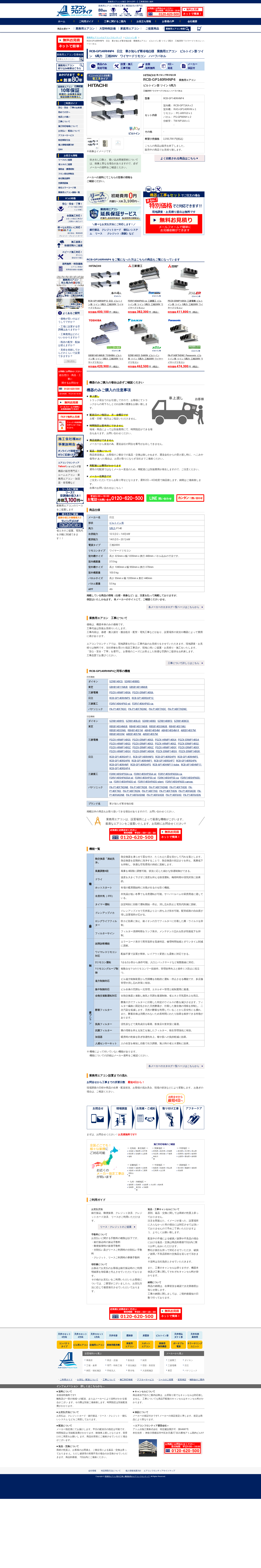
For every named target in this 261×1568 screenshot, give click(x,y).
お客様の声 (168, 21)
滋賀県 (137, 1168)
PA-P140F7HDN (168, 791)
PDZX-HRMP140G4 (166, 739)
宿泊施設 (132, 1365)
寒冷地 (131, 1370)
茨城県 (169, 1151)
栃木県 (162, 1151)
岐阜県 (194, 1154)
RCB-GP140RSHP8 (119, 760)
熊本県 (160, 1185)
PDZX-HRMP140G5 (120, 739)
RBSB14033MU (117, 730)
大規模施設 (147, 1370)
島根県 (162, 1168)
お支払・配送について (87, 1379)
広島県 (155, 1170)
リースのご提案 (65, 160)
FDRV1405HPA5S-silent (151, 781)
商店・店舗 (112, 1360)
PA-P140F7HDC (158, 709)
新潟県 (180, 1151)
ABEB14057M (134, 734)
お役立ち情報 (144, 21)
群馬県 (155, 1151)
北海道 (131, 1151)
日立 (187, 1365)
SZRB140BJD (133, 721)
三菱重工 (172, 1360)
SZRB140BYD (117, 721)
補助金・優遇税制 (66, 169)
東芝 (170, 1370)
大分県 (153, 1185)
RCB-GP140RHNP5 (119, 698)
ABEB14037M (188, 730)
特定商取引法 (64, 140)
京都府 (131, 1168)
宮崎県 (131, 1187)
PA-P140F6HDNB (135, 795)
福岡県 (131, 1185)
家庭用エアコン (129, 28)
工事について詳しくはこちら (183, 663)
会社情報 (92, 1471)
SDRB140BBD (132, 681)
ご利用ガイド (86, 21)
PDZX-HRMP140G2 (166, 743)
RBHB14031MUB (138, 726)
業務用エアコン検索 (175, 28)
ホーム (61, 21)
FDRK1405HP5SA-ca (121, 774)
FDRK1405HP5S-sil (145, 777)
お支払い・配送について (69, 131)
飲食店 (131, 1360)
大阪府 (131, 1170)
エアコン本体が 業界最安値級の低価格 (72, 266)
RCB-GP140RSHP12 (143, 698)
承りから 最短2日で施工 (72, 255)
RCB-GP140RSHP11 (120, 756)
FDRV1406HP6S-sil (120, 703)
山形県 (144, 1154)
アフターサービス (66, 135)
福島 (130, 1156)
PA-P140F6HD (174, 795)
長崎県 (138, 1185)
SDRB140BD (149, 721)
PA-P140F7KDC (118, 709)
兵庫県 (144, 1168)
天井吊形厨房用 (195, 1335)
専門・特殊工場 (114, 1365)
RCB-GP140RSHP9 (165, 756)
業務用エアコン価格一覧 (69, 192)
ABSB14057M (150, 734)
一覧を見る (70, 361)
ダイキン (189, 1360)
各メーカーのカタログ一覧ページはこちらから (173, 607)
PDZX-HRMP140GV (120, 751)
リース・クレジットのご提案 (116, 1226)
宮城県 (137, 1154)
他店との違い (64, 117)
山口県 (162, 1170)
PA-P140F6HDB (155, 795)
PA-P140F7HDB (178, 787)
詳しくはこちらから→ (93, 1386)
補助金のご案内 (197, 1379)
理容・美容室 (148, 1365)
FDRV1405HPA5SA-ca (170, 774)
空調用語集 (63, 183)
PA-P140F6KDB (187, 791)
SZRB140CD (116, 681)
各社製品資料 (64, 178)
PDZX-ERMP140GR (189, 751)
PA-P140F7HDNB (158, 787)
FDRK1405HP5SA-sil (145, 774)
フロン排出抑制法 (66, 174)
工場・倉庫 (91, 1365)
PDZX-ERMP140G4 (188, 739)
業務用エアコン (85, 28)
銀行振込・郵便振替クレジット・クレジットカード (70, 231)
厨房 (144, 1360)
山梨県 (180, 1156)
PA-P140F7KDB (139, 787)
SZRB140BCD (181, 721)
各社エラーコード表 (67, 187)
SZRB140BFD (165, 721)
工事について (64, 121)
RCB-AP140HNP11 (191, 764)
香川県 (180, 1168)
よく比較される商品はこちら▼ (179, 158)
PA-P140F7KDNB (119, 787)
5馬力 (112, 528)
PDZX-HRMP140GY (166, 747)
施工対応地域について (68, 126)
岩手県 (144, 1151)
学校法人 (111, 1370)
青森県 (137, 1151)
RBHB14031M (135, 730)
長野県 (180, 1154)
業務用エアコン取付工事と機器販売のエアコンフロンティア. (127, 1476)
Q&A (60, 149)
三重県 (144, 1170)
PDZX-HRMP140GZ (120, 747)
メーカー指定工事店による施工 (72, 206)
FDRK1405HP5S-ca (168, 777)
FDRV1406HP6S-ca (143, 703)
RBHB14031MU (177, 726)
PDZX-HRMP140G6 (120, 692)
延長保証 (182, 1379)
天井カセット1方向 (97, 1335)
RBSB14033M (117, 734)
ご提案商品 (152, 28)
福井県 (187, 1154)
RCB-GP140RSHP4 (119, 768)
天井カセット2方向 (80, 1335)
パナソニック (191, 1370)
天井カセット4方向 (64, 1335)
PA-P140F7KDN (132, 791)
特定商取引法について (111, 1471)
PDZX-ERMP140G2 (188, 743)
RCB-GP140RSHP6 (186, 760)
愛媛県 (187, 1168)
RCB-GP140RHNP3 (143, 756)
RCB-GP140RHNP (119, 764)
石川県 (187, 1151)
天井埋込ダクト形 (178, 1335)
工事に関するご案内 (115, 21)
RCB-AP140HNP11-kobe (166, 764)
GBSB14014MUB (138, 687)
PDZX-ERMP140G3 (143, 743)
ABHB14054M (152, 730)
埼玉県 (155, 1154)
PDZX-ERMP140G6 (143, 692)
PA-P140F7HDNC (177, 709)
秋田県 (131, 1154)
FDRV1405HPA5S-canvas (179, 781)
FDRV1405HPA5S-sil (125, 781)
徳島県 (194, 1168)
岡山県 (169, 1168)
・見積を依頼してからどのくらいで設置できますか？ (69, 352)
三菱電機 (172, 1365)
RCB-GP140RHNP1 (142, 760)
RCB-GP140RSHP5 (140, 764)
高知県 (180, 1170)
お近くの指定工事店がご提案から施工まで (74, 218)
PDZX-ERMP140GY (189, 747)
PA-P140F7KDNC (138, 709)
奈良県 (137, 1170)
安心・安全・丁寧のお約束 (70, 107)
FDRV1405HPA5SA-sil (121, 777)
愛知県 (187, 1156)
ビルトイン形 (116, 523)
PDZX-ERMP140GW (143, 751)
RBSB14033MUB (158, 726)
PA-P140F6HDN (192, 795)
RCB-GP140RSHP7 (164, 760)
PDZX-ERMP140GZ (143, 747)
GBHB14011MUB (118, 687)
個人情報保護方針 (66, 145)
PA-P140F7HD (150, 791)
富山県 (194, 1151)
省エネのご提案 (65, 164)
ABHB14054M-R (170, 730)
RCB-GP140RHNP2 (188, 756)
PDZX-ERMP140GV (166, 751)
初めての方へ (64, 112)
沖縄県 (145, 1187)
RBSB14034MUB (118, 726)
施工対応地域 (126, 1379)
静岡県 (194, 1156)
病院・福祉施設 (93, 1370)
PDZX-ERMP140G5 (143, 739)
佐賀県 (145, 1185)
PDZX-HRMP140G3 (120, 743)
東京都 (162, 1154)
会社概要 (192, 21)
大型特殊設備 (107, 28)
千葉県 (169, 1154)
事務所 (89, 1360)
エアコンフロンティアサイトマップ (159, 1471)
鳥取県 (155, 1168)
